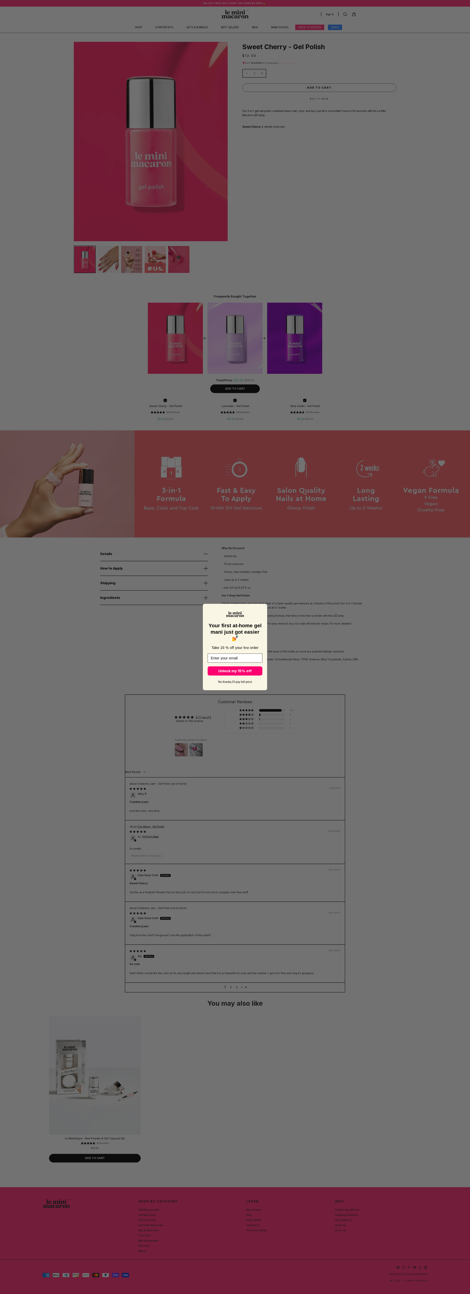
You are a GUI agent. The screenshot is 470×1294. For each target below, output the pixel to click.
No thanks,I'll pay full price (235, 681)
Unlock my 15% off (235, 671)
